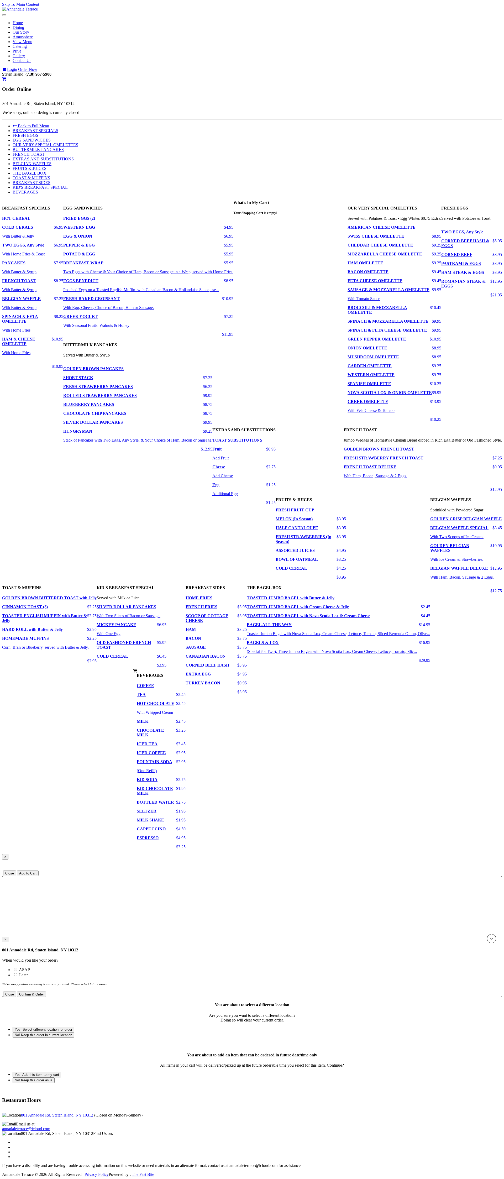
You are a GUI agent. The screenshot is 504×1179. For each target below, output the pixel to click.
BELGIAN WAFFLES (32, 163)
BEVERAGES (25, 192)
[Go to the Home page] (20, 9)
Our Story (21, 32)
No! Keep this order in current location (43, 1035)
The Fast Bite (143, 1174)
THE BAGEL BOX (29, 173)
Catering (20, 46)
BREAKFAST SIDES (31, 182)
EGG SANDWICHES (32, 140)
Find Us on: (103, 1133)
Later (23, 975)
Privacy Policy (97, 1174)
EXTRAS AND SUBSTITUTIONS (43, 159)
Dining (18, 27)
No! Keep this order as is (33, 1080)
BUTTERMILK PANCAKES (38, 149)
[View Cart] (4, 69)
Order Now (27, 69)
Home (18, 22)
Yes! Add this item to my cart (37, 1075)
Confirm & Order (31, 994)
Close (9, 873)
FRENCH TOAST (29, 154)
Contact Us (22, 60)
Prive (17, 51)
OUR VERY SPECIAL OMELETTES (45, 145)
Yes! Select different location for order (43, 1029)
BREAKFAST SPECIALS (35, 130)
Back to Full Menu (33, 126)
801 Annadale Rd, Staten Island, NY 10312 (57, 1115)
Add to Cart (27, 873)
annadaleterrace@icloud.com (26, 1128)
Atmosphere (23, 37)
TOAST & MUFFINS (31, 178)
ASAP (33, 969)
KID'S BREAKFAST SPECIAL (40, 187)
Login (12, 69)
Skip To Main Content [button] (20, 4)
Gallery (19, 56)
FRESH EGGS (25, 135)
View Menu (22, 41)
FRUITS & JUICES (29, 168)
